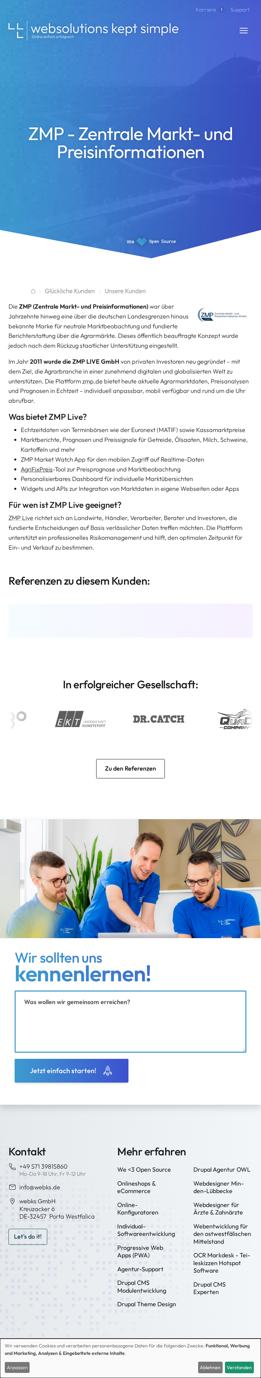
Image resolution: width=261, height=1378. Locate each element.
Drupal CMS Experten (209, 1288)
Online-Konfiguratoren (137, 1209)
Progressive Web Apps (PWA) (140, 1251)
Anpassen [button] (17, 1367)
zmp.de (92, 381)
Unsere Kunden (125, 291)
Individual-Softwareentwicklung (146, 1230)
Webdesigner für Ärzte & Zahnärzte (218, 1209)
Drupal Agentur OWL (221, 1169)
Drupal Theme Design (146, 1304)
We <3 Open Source (144, 1169)
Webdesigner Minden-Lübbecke (218, 1187)
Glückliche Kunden (70, 291)
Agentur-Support (140, 1269)
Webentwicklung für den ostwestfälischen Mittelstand (222, 1233)
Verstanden (239, 1367)
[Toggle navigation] (244, 30)
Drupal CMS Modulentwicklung (141, 1286)
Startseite (21, 291)
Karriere (209, 9)
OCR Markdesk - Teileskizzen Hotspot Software (221, 1262)
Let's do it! (28, 1236)
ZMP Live (20, 518)
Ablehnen (210, 1367)
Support (240, 9)
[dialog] (130, 1358)
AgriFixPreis (37, 469)
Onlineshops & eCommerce (136, 1187)
